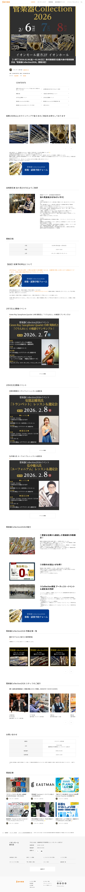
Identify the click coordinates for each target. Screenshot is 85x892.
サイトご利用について (47, 885)
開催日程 (18, 93)
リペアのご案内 (63, 857)
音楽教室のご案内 (13, 857)
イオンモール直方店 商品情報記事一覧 (25, 832)
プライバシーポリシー (47, 883)
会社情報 (31, 885)
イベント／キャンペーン (73, 2)
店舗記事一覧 (26, 69)
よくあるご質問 (33, 881)
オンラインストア (42, 2)
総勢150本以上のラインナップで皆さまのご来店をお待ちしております (28, 89)
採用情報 (31, 883)
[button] (71, 149)
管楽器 (24, 75)
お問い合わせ (46, 105)
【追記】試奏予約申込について (50, 93)
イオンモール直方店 (13, 832)
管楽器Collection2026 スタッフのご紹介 (25, 105)
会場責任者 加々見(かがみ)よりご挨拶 (51, 89)
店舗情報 (33, 2)
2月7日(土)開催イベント (21, 97)
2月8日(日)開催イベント (48, 97)
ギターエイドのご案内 (14, 862)
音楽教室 (51, 2)
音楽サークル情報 (30, 857)
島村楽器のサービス (60, 2)
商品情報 (16, 75)
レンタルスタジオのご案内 (49, 857)
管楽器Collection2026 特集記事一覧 (51, 101)
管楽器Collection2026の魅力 (22, 101)
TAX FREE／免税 (46, 881)
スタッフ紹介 (46, 862)
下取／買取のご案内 (30, 862)
